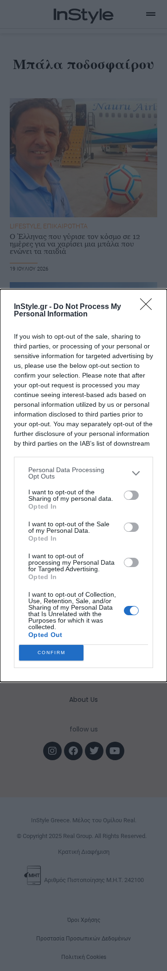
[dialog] (83, 485)
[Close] (149, 307)
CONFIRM (51, 652)
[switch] (131, 495)
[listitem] (83, 473)
